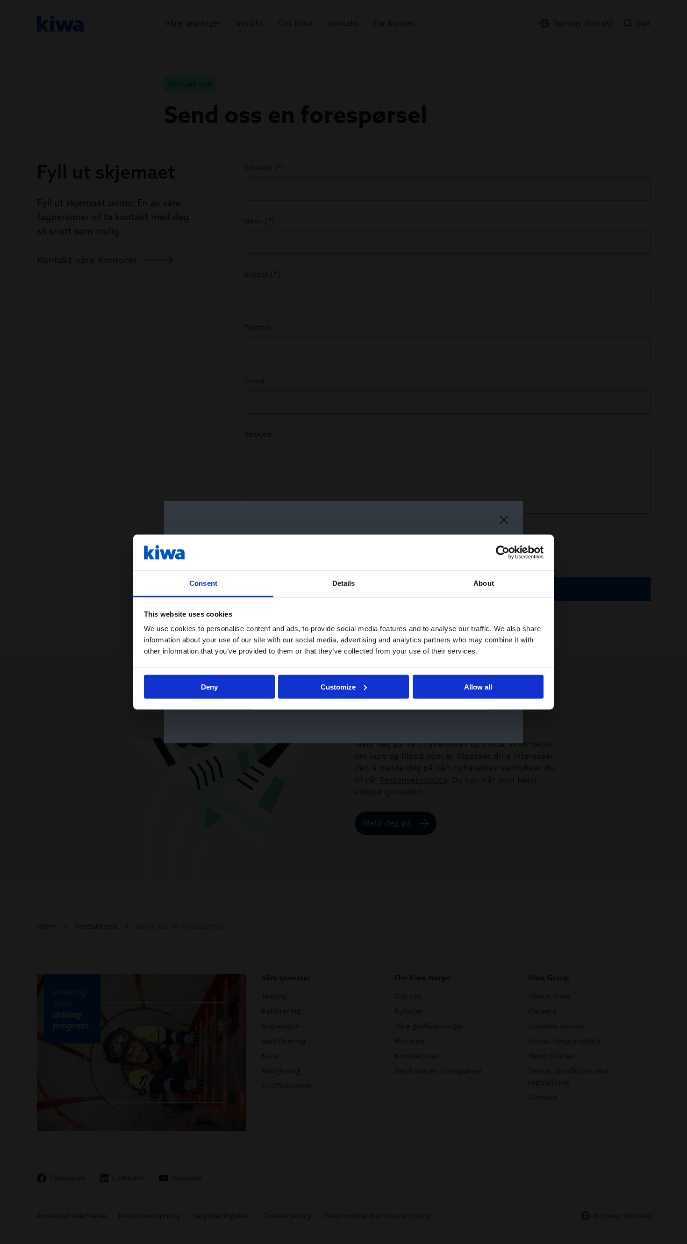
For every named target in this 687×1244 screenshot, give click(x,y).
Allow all (478, 686)
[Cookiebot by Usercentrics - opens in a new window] (503, 552)
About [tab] (483, 583)
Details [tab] (343, 583)
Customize (338, 686)
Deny (209, 686)
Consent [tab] (203, 583)
